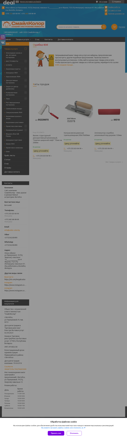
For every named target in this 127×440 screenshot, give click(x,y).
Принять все (56, 433)
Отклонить (74, 433)
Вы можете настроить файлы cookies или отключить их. (62, 428)
